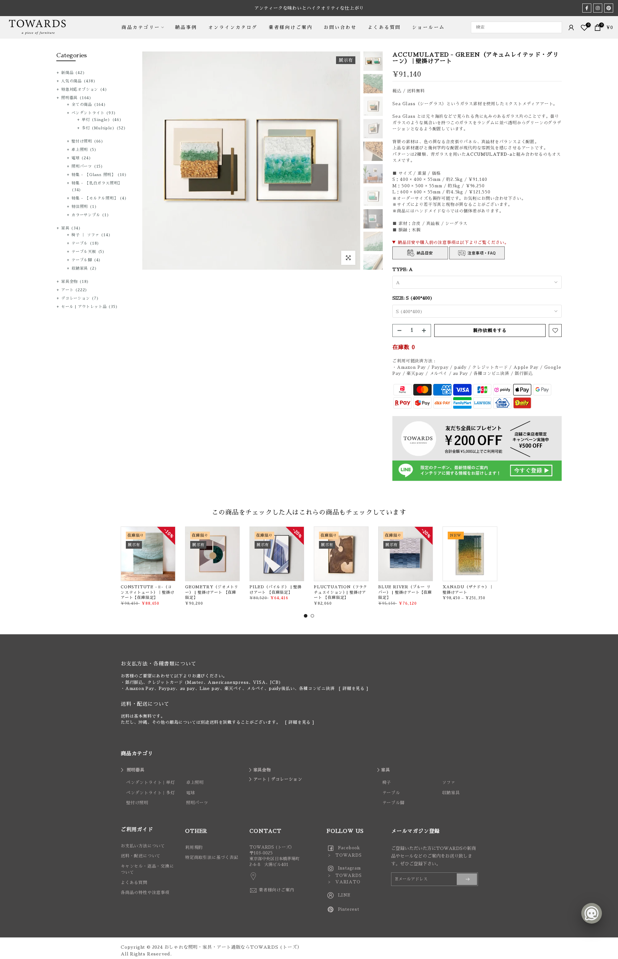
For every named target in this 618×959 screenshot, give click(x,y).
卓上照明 (84, 150)
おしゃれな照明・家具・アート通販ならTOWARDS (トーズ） (233, 947)
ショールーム (428, 27)
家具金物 (75, 282)
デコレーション (80, 298)
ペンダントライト (93, 113)
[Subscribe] (467, 879)
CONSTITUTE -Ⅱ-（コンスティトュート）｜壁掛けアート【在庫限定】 (147, 592)
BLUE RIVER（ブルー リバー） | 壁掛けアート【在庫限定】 (405, 592)
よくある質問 (384, 27)
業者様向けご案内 (291, 27)
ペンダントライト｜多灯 (150, 793)
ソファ (448, 782)
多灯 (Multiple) (104, 128)
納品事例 (186, 27)
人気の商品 (78, 81)
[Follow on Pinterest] (608, 8)
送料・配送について (141, 856)
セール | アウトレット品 (89, 307)
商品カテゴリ (137, 753)
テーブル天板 (88, 252)
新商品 (73, 73)
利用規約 (194, 847)
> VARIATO (343, 882)
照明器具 (76, 98)
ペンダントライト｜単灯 (150, 782)
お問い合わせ (340, 27)
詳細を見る (353, 688)
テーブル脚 (86, 260)
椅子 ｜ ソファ (91, 235)
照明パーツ (87, 166)
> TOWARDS (344, 855)
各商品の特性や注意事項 (145, 892)
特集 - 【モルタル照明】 (99, 198)
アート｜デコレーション (277, 779)
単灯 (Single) (102, 120)
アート (74, 290)
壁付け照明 (87, 141)
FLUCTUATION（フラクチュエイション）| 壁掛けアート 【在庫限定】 (340, 592)
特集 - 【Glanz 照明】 (99, 175)
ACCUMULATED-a (489, 154)
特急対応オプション (84, 89)
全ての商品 (88, 105)
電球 (81, 158)
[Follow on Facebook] (586, 8)
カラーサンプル (90, 215)
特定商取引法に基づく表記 (212, 857)
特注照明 (84, 207)
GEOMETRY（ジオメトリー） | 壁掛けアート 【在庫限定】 (211, 592)
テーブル (85, 243)
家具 (71, 228)
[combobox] (516, 27)
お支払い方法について (143, 846)
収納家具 (84, 268)
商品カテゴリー (141, 27)
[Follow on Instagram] (597, 8)
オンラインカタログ (233, 27)
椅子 (386, 782)
